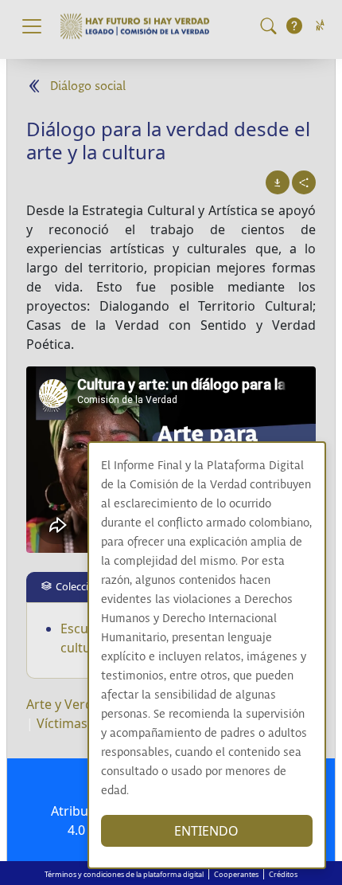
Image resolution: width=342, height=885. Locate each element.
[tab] (75, 586)
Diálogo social (88, 86)
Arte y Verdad (67, 704)
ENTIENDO (206, 831)
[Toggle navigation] (32, 26)
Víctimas (62, 723)
